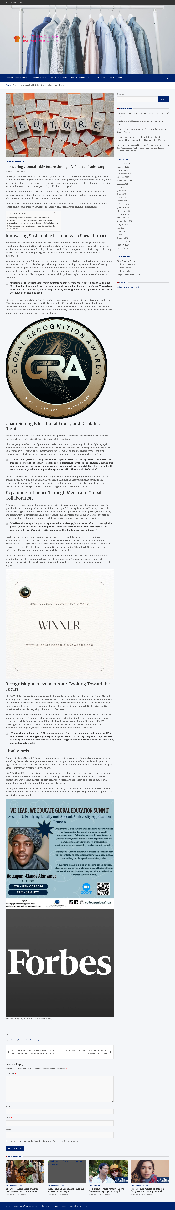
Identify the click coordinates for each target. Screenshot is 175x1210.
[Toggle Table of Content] (55, 214)
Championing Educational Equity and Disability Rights (30, 220)
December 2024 (124, 211)
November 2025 (124, 174)
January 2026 (123, 167)
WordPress (83, 1206)
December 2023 (124, 248)
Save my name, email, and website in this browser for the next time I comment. (43, 1141)
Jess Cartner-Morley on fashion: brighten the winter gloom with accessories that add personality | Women (148, 1193)
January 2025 (123, 208)
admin (23, 171)
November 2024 (124, 214)
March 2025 (122, 201)
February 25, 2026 (12, 1195)
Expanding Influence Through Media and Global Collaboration (33, 223)
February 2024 (123, 241)
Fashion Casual (39, 78)
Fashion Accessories (80, 78)
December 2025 (124, 170)
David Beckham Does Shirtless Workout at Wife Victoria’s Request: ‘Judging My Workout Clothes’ (33, 1051)
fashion (21, 1040)
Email (9, 1118)
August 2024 (122, 224)
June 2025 (121, 191)
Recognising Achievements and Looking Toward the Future (32, 226)
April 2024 (121, 235)
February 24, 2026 (54, 1195)
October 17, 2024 (12, 171)
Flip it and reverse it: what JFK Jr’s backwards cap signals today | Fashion (106, 1191)
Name (9, 1106)
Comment (11, 1073)
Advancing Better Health (128, 287)
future (27, 1040)
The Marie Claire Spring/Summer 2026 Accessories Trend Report (23, 1190)
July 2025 (121, 187)
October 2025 (123, 177)
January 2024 (123, 245)
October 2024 (123, 218)
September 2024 (124, 221)
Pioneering (34, 1040)
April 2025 (121, 197)
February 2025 (123, 204)
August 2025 (122, 184)
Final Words (13, 229)
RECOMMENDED (14, 1156)
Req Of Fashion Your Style (18, 78)
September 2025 (124, 180)
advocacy (13, 1040)
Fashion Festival (99, 78)
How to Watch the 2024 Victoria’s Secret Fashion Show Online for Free (86, 1051)
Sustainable (44, 1040)
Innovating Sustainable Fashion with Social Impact (28, 218)
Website (9, 1129)
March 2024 (122, 238)
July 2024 (121, 228)
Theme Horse (55, 1206)
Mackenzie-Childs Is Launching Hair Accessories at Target (67, 1190)
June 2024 (121, 231)
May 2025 (121, 194)
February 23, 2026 (138, 1195)
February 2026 (123, 163)
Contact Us (115, 78)
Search (120, 94)
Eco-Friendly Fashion (59, 78)
